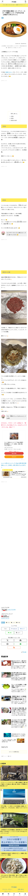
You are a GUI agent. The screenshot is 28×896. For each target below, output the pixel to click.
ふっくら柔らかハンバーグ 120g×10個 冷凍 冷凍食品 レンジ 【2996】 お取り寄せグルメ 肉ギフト (13, 444)
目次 (12, 113)
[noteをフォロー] (20, 640)
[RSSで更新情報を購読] (14, 647)
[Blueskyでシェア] (17, 565)
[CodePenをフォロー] (7, 643)
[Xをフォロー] (7, 640)
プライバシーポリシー (7, 889)
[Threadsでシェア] (11, 569)
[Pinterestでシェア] (11, 573)
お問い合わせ (21, 889)
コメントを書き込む (14, 751)
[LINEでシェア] (5, 573)
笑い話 (18, 622)
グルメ (8, 622)
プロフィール (7, 891)
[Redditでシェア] (17, 569)
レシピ (13, 622)
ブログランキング (5, 618)
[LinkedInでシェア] (17, 573)
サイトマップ (21, 891)
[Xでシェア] (5, 565)
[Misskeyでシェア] (23, 565)
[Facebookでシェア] (5, 569)
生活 (4, 622)
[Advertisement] (14, 95)
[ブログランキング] (5, 616)
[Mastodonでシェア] (11, 565)
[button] (18, 632)
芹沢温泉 (14, 2)
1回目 (12, 116)
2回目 (12, 118)
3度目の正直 (14, 120)
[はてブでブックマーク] (23, 569)
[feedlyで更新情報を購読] (20, 643)
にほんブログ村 (11, 609)
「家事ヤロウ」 (9, 72)
